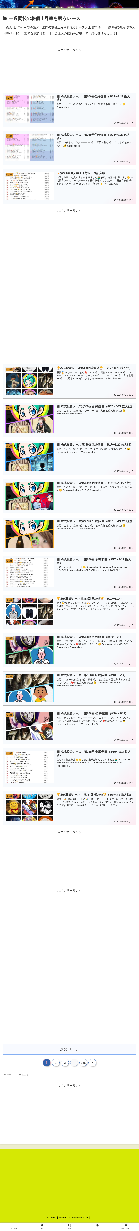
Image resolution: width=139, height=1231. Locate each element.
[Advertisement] (69, 70)
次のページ (69, 1049)
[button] (129, 650)
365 (83, 1062)
